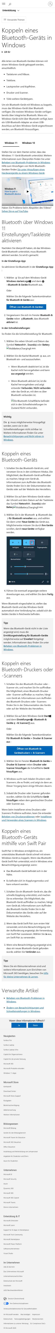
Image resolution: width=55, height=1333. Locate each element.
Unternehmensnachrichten (13, 1276)
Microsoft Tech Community (13, 1234)
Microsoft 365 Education (12, 1142)
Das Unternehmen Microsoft (14, 1271)
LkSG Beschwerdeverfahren (13, 1290)
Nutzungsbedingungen (22, 1319)
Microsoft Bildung (10, 1128)
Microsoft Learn (9, 1225)
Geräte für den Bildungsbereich (15, 1133)
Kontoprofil (7, 1086)
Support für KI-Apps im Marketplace (16, 1230)
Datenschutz (8, 1319)
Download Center (10, 1091)
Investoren (7, 1285)
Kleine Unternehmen (11, 1207)
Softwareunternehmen (11, 1249)
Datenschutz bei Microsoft (13, 1281)
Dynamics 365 (8, 1188)
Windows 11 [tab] (11, 142)
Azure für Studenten (11, 1161)
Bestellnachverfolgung (11, 1105)
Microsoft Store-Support (12, 1096)
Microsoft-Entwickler (11, 1220)
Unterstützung (9, 10)
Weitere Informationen (12, 1114)
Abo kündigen (25, 1314)
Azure (6, 1184)
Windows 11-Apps (10, 1073)
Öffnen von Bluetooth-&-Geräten (26, 306)
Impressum (36, 1314)
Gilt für (7, 51)
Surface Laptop (9, 1045)
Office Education (9, 1147)
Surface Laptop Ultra (11, 1050)
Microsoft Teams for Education (14, 1137)
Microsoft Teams (9, 1202)
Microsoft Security (10, 1179)
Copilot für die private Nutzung (15, 1059)
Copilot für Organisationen (13, 1054)
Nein (35, 1025)
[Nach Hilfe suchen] (10, 3)
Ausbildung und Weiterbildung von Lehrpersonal (21, 1151)
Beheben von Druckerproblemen (18, 816)
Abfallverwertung (10, 1110)
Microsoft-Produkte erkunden (14, 1068)
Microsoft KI (8, 1174)
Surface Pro (8, 1040)
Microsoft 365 (8, 1064)
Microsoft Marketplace (12, 1239)
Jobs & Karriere (9, 1267)
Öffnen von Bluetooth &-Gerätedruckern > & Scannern (29, 750)
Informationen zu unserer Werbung (16, 1323)
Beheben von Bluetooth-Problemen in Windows (26, 162)
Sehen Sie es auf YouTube (15, 211)
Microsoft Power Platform (13, 1244)
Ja (19, 1025)
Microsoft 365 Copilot (11, 1198)
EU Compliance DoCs (37, 1323)
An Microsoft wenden (11, 1314)
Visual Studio (8, 1253)
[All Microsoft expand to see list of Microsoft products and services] (3, 3)
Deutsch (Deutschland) (16, 1298)
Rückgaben (7, 1100)
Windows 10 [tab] (28, 142)
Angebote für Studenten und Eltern (16, 1156)
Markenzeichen (37, 1319)
